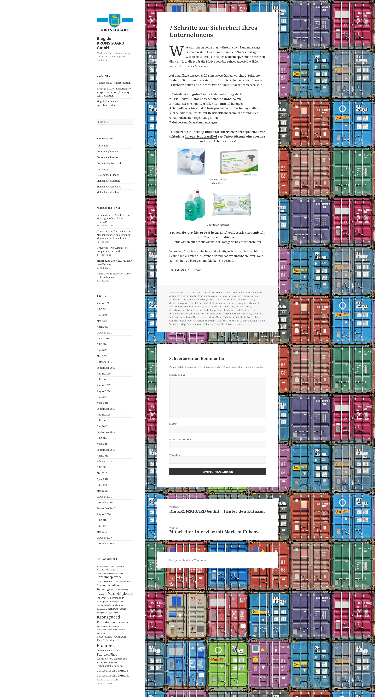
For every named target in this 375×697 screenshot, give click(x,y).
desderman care (245, 299)
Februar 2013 (104, 461)
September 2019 (106, 367)
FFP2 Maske (195, 306)
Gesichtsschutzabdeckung (201, 310)
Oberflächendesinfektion (201, 320)
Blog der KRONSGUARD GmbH (110, 43)
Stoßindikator (116, 680)
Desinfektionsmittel (218, 224)
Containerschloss (106, 581)
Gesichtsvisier (102, 609)
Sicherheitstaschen (103, 680)
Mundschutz (101, 633)
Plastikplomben (106, 640)
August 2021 (104, 303)
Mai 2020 (102, 356)
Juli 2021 (101, 309)
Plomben (106, 645)
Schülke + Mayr (177, 324)
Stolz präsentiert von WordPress (187, 560)
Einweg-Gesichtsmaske (110, 597)
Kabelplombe (102, 612)
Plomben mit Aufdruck (108, 650)
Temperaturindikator (104, 683)
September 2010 (106, 508)
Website (174, 454)
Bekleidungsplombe (104, 573)
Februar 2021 (104, 332)
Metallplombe (102, 630)
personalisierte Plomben (111, 636)
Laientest (257, 313)
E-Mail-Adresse (180, 439)
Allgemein (102, 145)
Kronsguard (108, 617)
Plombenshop (105, 658)
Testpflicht (221, 324)
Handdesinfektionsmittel (204, 313)
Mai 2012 (102, 473)
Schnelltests (217, 183)
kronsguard (195, 292)
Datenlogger (104, 169)
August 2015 (104, 414)
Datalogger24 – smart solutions (114, 82)
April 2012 (102, 479)
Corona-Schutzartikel (109, 163)
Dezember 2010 (105, 502)
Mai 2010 (102, 531)
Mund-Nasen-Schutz (220, 317)
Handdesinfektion (179, 313)
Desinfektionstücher (223, 303)
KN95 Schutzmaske (240, 313)
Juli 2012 (101, 467)
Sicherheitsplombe (112, 670)
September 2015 (106, 408)
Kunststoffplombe (109, 622)
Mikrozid (174, 317)
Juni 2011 (102, 485)
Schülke (260, 320)
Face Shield (175, 306)
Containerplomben (107, 151)
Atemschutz (101, 570)
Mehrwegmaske (103, 626)
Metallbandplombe (116, 626)
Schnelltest (249, 320)
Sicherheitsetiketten (108, 180)
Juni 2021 (102, 315)
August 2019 (104, 373)
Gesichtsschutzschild (228, 310)
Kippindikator (113, 612)
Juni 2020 (102, 350)
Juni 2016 (102, 397)
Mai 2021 (102, 321)
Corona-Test (214, 299)
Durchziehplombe (120, 594)
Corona (223, 296)
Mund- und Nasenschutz (117, 630)
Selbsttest (208, 324)
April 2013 (102, 455)
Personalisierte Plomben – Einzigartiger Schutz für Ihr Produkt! (114, 218)
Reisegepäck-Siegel (108, 174)
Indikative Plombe (117, 608)
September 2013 (106, 449)
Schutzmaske (120, 658)
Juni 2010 (102, 526)
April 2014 (102, 444)
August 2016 (104, 391)
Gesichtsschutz (117, 605)
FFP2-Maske (210, 306)
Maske (124, 622)
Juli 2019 (101, 379)
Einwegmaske (104, 601)
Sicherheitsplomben (108, 192)
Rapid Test (221, 320)
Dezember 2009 (105, 543)
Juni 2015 (102, 426)
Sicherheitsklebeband (109, 186)
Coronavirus (229, 299)
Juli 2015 (101, 420)
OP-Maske (195, 99)
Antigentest (175, 296)
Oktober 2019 (104, 362)
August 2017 (104, 385)
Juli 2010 (101, 520)
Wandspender (235, 324)
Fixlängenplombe (117, 602)
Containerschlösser (107, 157)
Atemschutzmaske (112, 570)
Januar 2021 (103, 338)
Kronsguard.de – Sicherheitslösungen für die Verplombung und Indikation (114, 92)
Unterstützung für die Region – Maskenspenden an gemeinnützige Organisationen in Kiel (114, 235)
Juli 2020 (101, 344)
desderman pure (178, 303)
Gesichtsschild (243, 306)
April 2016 (102, 403)
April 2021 (102, 326)
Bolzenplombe (117, 573)
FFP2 (175, 99)
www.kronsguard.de (244, 132)
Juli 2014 (101, 438)
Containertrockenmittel (123, 582)
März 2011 (103, 490)
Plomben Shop (107, 654)
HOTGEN (224, 313)
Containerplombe (109, 577)
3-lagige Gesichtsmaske (105, 566)
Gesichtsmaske (102, 605)
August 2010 (104, 514)
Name (174, 424)
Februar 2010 (104, 537)
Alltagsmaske (119, 566)
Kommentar (177, 375)
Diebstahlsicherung (121, 590)
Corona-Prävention (238, 296)
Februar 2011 (104, 496)
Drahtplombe (102, 594)
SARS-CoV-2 (235, 320)
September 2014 (106, 432)
